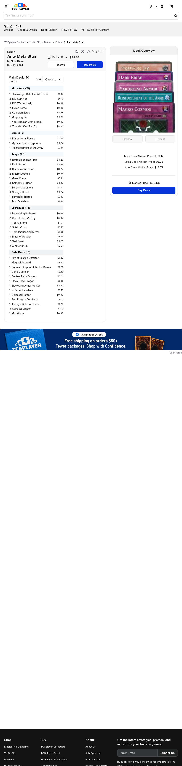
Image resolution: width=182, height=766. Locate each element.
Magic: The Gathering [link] (16, 746)
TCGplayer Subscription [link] (54, 759)
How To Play (69, 29)
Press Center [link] (92, 759)
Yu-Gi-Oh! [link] (9, 753)
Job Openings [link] (93, 753)
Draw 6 (160, 139)
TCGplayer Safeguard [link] (53, 746)
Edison (59, 42)
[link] (20, 6)
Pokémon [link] (9, 759)
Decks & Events (27, 29)
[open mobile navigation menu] (6, 6)
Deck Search (49, 29)
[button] (175, 15)
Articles (8, 29)
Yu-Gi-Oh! (12, 27)
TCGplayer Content (14, 42)
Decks (47, 42)
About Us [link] (90, 746)
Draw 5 (127, 139)
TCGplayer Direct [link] (50, 753)
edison (11, 51)
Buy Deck (90, 64)
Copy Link (97, 51)
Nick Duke (17, 61)
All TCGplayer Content (95, 29)
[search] (87, 15)
